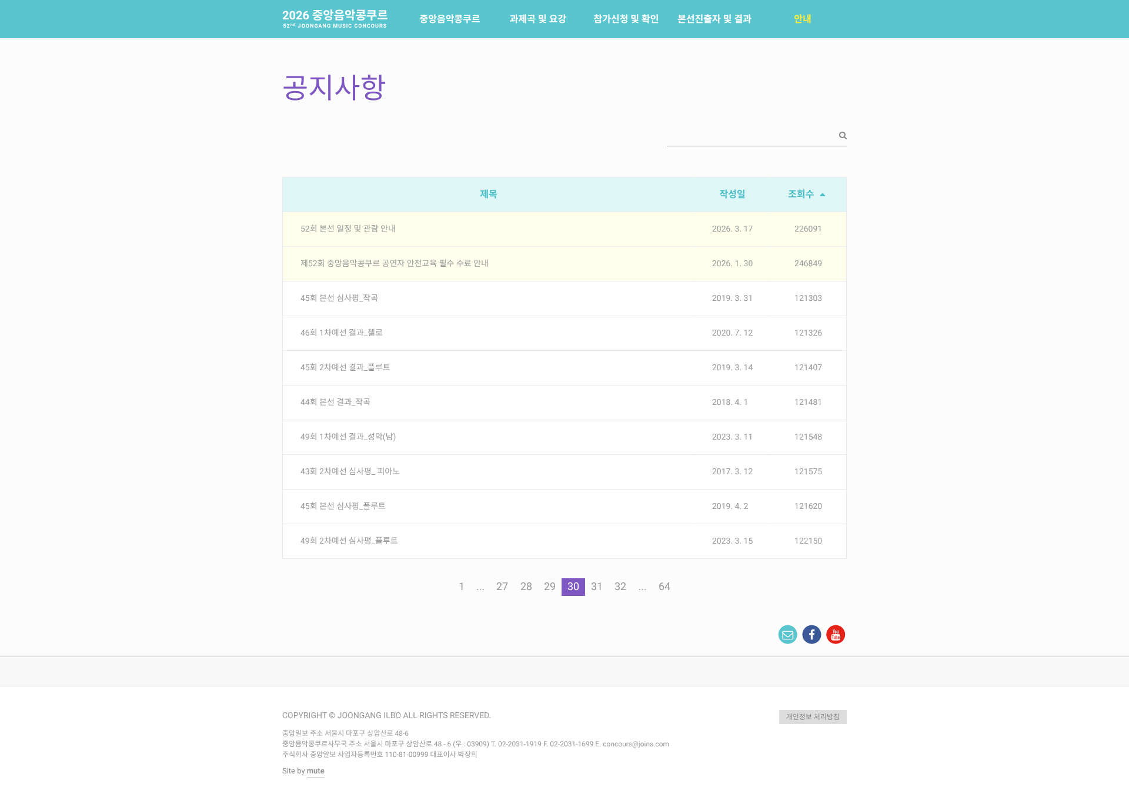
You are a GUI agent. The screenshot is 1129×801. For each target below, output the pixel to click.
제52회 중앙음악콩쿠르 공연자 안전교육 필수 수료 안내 (394, 264)
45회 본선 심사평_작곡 (339, 298)
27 (502, 587)
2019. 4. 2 (730, 506)
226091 (808, 229)
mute (316, 771)
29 (550, 587)
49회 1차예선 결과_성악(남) (348, 437)
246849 (808, 264)
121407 (808, 368)
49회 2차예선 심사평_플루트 (349, 541)
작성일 (733, 194)
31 (597, 587)
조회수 (802, 194)
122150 (808, 541)
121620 (808, 506)
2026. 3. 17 (732, 229)
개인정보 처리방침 (813, 717)
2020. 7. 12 (732, 333)
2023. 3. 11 (732, 437)
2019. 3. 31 (732, 298)
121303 (808, 298)
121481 (808, 402)
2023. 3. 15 (732, 541)
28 (526, 587)
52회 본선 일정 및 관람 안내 (348, 229)
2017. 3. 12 (732, 472)
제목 (488, 194)
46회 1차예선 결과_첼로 (341, 333)
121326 (808, 333)
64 (664, 587)
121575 (808, 472)
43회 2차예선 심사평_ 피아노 (350, 472)
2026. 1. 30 (732, 264)
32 (620, 587)
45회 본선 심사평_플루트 (343, 506)
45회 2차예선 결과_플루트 (345, 368)
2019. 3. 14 (732, 368)
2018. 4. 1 (730, 402)
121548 (808, 437)
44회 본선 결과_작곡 (335, 402)
